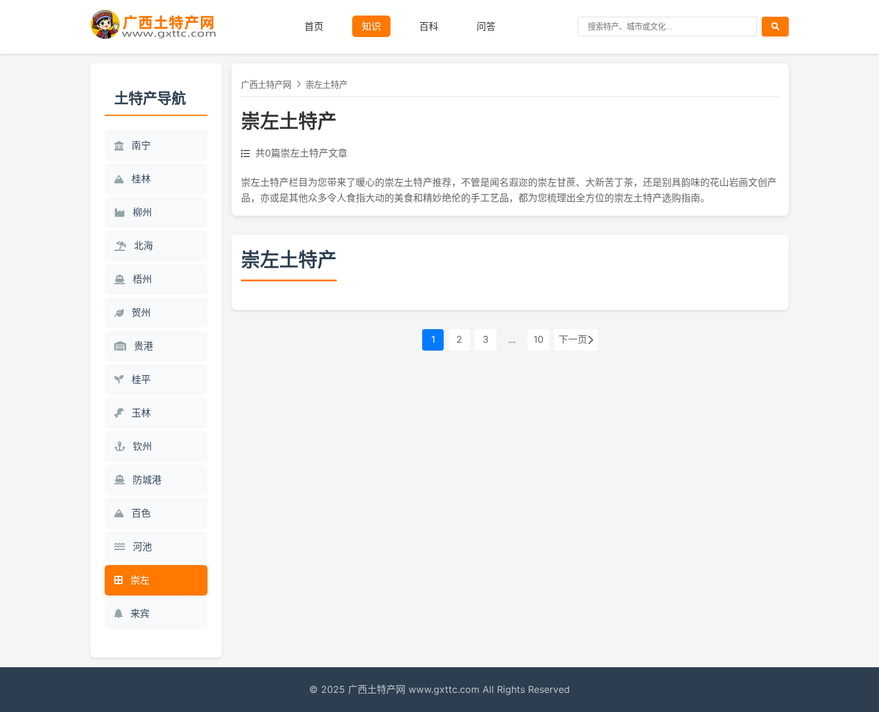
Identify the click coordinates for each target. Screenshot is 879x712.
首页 (313, 26)
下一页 (572, 339)
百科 (428, 26)
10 (538, 339)
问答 (486, 26)
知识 (371, 26)
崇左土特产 (326, 84)
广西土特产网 (266, 84)
